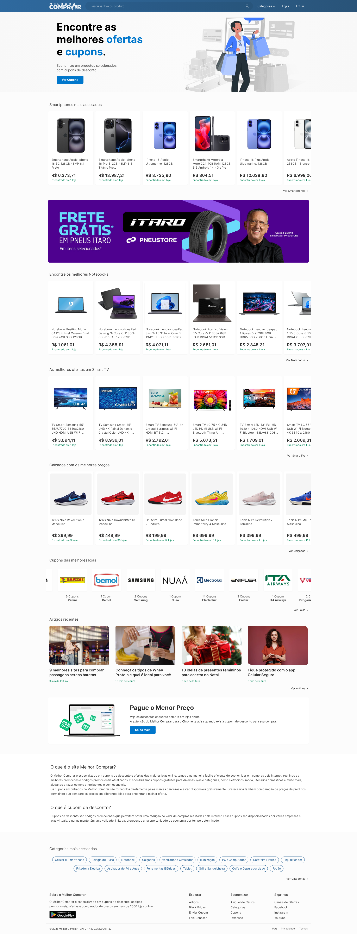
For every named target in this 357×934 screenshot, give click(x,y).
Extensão (237, 918)
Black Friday (197, 907)
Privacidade (288, 928)
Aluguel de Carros (243, 902)
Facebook (281, 907)
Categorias (238, 907)
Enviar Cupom (198, 912)
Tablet (187, 868)
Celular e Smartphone (69, 859)
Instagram (281, 912)
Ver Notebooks (295, 360)
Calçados (148, 859)
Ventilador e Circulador (177, 859)
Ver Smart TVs (296, 455)
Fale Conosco (198, 918)
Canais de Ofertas (286, 902)
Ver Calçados (297, 550)
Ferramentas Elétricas (161, 868)
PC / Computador (234, 859)
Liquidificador (293, 859)
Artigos (194, 902)
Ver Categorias (295, 878)
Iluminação (207, 859)
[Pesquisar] (247, 6)
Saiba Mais (142, 730)
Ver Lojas (299, 610)
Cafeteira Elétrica (264, 859)
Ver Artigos (298, 688)
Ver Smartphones (294, 190)
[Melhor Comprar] (66, 6)
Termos (303, 928)
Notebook (128, 859)
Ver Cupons (70, 79)
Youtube (280, 918)
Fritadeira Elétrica (88, 868)
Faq (274, 928)
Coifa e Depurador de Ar (248, 868)
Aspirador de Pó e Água (123, 868)
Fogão (277, 868)
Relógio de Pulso (103, 859)
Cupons (236, 912)
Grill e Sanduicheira (212, 868)
